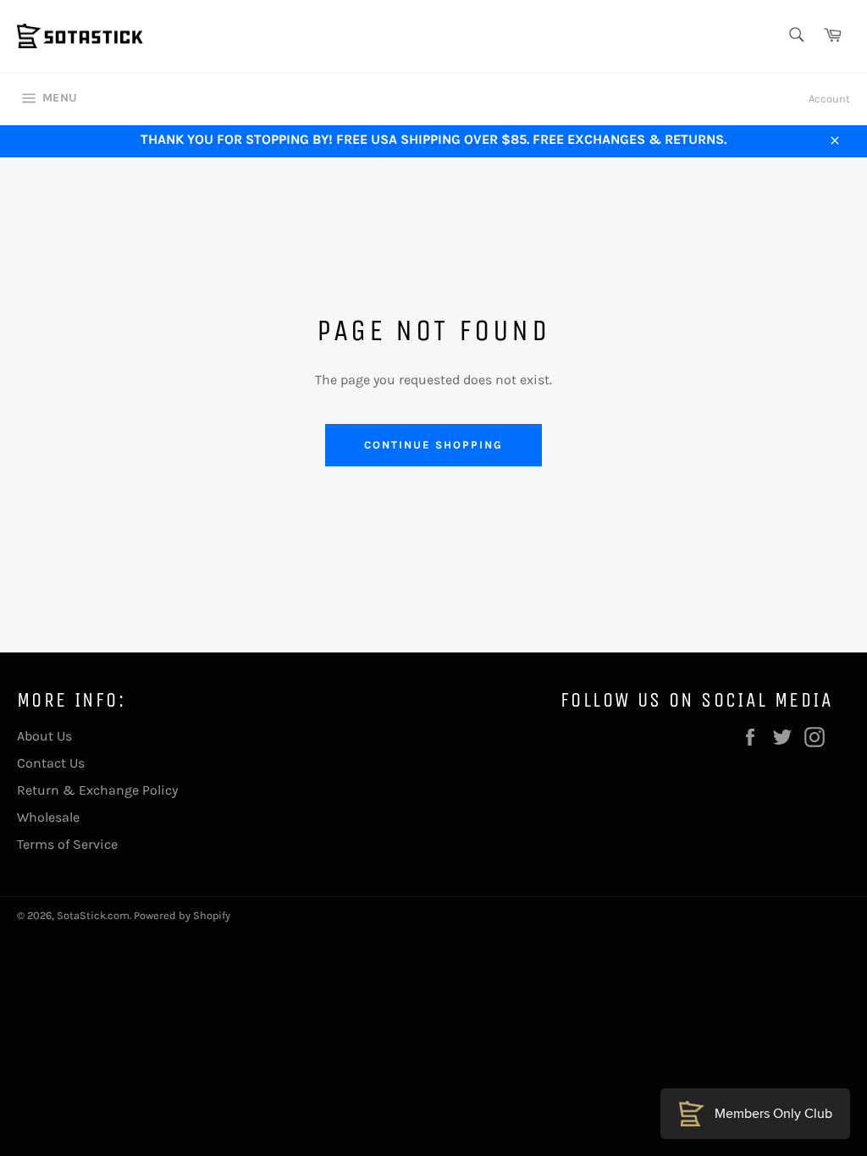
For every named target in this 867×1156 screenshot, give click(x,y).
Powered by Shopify (182, 915)
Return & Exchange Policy (97, 790)
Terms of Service (67, 844)
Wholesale (48, 817)
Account (829, 98)
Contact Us (51, 763)
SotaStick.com (93, 915)
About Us (44, 736)
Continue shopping (433, 444)
